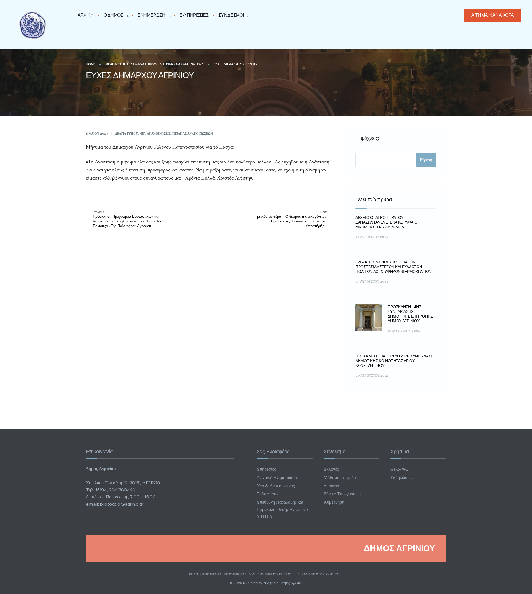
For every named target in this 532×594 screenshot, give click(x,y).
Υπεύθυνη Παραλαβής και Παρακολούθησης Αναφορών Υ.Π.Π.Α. (283, 509)
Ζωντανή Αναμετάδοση (277, 477)
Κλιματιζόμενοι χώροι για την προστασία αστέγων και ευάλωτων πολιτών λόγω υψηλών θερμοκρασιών (393, 267)
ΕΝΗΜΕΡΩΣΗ (151, 15)
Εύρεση (426, 160)
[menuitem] (115, 15)
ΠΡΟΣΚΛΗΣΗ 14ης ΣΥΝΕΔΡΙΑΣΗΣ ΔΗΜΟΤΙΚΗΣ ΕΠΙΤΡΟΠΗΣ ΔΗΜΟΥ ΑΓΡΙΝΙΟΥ (410, 313)
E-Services (268, 494)
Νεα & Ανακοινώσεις (276, 486)
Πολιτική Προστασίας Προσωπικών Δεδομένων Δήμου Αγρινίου (240, 574)
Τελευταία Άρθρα (373, 199)
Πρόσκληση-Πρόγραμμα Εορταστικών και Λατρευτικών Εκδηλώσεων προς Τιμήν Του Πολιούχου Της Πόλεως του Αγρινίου (127, 219)
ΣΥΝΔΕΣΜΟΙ (231, 15)
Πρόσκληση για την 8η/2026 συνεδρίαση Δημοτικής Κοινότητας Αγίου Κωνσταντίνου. (394, 361)
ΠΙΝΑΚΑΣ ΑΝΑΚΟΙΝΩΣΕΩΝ (183, 64)
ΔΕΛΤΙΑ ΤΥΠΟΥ (117, 64)
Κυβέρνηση (334, 502)
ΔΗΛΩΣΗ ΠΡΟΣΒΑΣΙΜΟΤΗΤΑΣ (319, 574)
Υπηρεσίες (266, 469)
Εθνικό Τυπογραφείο (342, 494)
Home (90, 64)
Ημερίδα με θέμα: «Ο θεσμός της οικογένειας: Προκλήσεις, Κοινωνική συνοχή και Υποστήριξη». (291, 219)
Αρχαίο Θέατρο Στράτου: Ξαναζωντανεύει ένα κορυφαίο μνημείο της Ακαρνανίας (386, 222)
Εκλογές (331, 469)
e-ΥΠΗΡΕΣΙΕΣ (194, 15)
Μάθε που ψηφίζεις (341, 477)
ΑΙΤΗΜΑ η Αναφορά (492, 15)
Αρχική (86, 15)
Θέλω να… (399, 469)
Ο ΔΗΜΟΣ (113, 15)
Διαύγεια (331, 486)
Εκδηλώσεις (401, 477)
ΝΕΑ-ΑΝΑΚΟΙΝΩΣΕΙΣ (146, 64)
